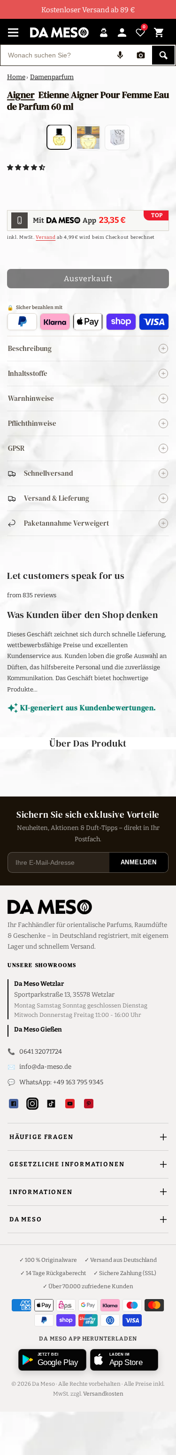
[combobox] (55, 55)
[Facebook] (14, 1103)
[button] (26, 167)
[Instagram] (32, 1103)
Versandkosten (103, 1393)
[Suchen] (163, 55)
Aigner (21, 94)
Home (16, 77)
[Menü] (13, 32)
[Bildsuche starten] (140, 55)
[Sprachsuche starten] (120, 55)
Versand (45, 237)
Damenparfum (52, 77)
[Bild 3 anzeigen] (117, 137)
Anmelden (139, 862)
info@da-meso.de (45, 1067)
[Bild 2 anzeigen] (88, 137)
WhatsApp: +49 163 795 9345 (61, 1082)
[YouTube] (70, 1103)
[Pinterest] (89, 1103)
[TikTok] (51, 1103)
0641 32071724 (40, 1052)
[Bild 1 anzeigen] (59, 137)
